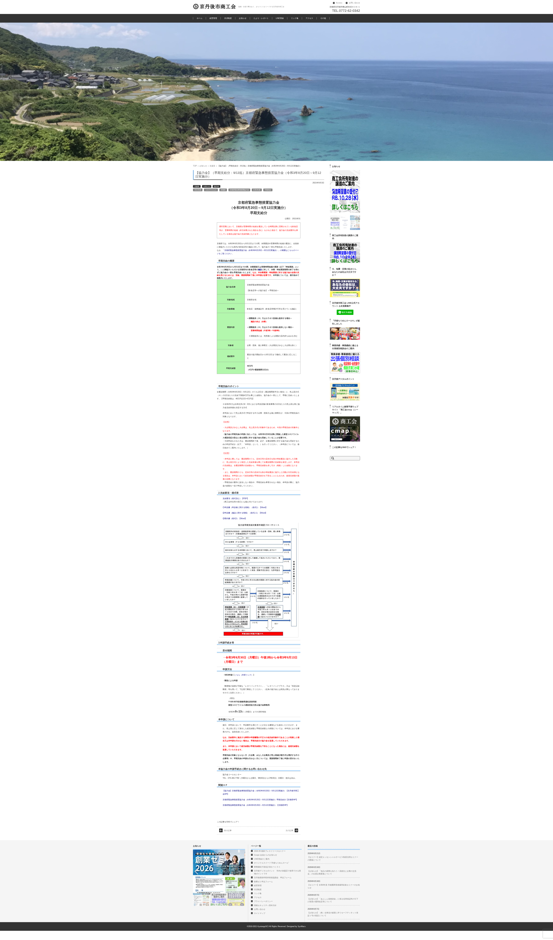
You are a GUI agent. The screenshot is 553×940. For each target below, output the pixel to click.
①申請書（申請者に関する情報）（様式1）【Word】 (245, 507)
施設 (260, 269)
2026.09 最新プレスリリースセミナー (270, 860)
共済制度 (228, 18)
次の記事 (289, 840)
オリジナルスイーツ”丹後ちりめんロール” (271, 872)
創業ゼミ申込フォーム (263, 891)
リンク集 (294, 18)
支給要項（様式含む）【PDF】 (236, 498)
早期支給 (268, 190)
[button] (332, 210)
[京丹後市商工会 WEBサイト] (214, 6)
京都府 (223, 190)
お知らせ (242, 18)
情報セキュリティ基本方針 (265, 914)
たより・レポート (261, 18)
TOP (195, 166)
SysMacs (302, 936)
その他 (323, 18)
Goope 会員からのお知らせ (265, 864)
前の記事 (228, 840)
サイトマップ (259, 922)
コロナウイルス (210, 190)
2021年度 (197, 190)
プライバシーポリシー (263, 910)
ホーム (199, 18)
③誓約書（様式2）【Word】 (235, 518)
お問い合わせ (259, 918)
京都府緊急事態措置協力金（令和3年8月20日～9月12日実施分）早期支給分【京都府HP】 (260, 800)
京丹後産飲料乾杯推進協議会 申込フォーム (272, 887)
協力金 (216, 186)
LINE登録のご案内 (261, 868)
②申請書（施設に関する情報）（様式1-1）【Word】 (245, 513)
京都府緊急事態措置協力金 (239, 190)
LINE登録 (280, 18)
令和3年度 (256, 190)
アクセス (309, 18)
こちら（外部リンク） (243, 675)
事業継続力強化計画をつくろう (267, 876)
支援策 (212, 166)
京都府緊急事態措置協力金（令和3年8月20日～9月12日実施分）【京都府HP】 (255, 805)
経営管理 (213, 18)
